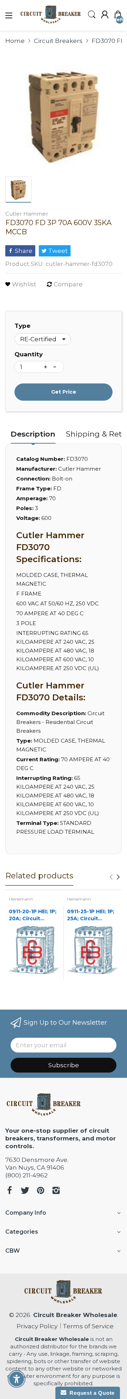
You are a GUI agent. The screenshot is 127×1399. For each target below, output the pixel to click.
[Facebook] (9, 1191)
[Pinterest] (40, 1191)
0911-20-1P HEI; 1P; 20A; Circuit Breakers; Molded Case (32, 915)
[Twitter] (25, 1191)
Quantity (28, 354)
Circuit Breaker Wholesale (75, 1314)
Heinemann (21, 899)
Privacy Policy (36, 1326)
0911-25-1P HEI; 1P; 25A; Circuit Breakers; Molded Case (90, 915)
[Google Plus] (56, 1191)
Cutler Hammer (26, 213)
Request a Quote (90, 1393)
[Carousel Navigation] (115, 877)
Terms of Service (88, 1326)
